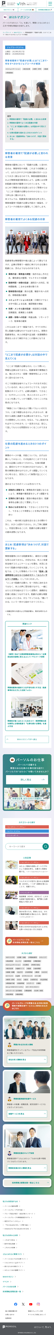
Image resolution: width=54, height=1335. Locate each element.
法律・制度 (39, 991)
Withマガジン (8, 10)
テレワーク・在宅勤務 (14, 991)
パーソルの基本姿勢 (11, 1206)
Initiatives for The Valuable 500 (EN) (17, 1229)
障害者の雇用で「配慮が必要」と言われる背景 (27, 119)
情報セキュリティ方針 (35, 1311)
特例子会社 (36, 965)
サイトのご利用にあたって (37, 1314)
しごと (19, 961)
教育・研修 (37, 69)
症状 (26, 979)
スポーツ (31, 983)
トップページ (7, 32)
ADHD (45, 972)
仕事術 (26, 965)
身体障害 (38, 968)
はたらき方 (10, 957)
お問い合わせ (9, 1314)
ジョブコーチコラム (15, 47)
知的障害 (10, 994)
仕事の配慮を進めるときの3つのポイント (25, 132)
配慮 (46, 69)
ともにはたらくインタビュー (16, 827)
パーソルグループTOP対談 (13, 1210)
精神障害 (28, 961)
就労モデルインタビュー (13, 1221)
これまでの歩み (10, 1240)
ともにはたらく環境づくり (12, 1254)
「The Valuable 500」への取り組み (17, 1225)
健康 (39, 983)
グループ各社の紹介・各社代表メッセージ (19, 1214)
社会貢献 (44, 979)
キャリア (43, 957)
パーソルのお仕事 (25, 10)
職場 (37, 972)
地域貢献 (29, 972)
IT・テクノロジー (33, 987)
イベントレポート (12, 835)
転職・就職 (10, 972)
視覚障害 (21, 983)
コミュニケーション (13, 69)
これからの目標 (10, 1247)
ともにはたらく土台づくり (14, 1262)
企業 (18, 976)
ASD (19, 979)
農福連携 (29, 991)
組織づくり (20, 968)
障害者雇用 (33, 957)
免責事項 (8, 1318)
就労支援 (27, 69)
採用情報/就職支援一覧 (12, 1291)
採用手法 (35, 979)
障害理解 (10, 73)
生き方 (20, 972)
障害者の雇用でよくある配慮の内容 (23, 122)
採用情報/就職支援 (44, 10)
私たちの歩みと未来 (10, 1235)
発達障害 (10, 961)
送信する (45, 846)
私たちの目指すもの (10, 1201)
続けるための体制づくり (13, 1266)
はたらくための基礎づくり (14, 1270)
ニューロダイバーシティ (15, 987)
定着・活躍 (22, 957)
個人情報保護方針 (11, 1311)
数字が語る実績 (10, 1244)
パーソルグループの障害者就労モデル (17, 1217)
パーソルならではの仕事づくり (15, 1259)
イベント (10, 976)
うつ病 (38, 976)
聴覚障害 (20, 994)
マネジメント (27, 976)
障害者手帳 (10, 983)
